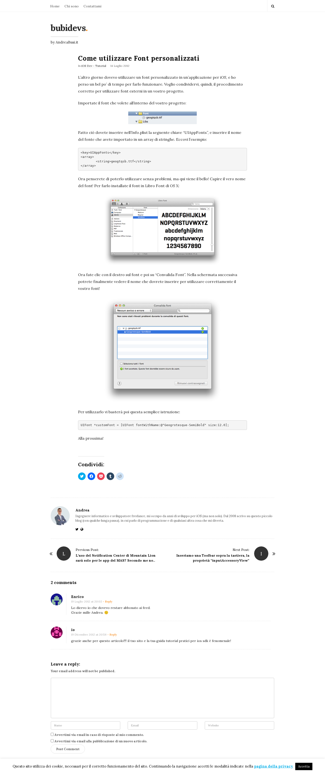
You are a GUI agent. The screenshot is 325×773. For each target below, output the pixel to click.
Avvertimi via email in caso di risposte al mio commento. (99, 735)
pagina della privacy (273, 766)
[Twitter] (77, 529)
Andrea (82, 510)
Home (55, 6)
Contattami (92, 6)
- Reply (107, 601)
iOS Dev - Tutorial (93, 66)
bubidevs (68, 27)
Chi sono (71, 6)
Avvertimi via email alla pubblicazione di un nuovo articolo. (100, 741)
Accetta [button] (304, 766)
